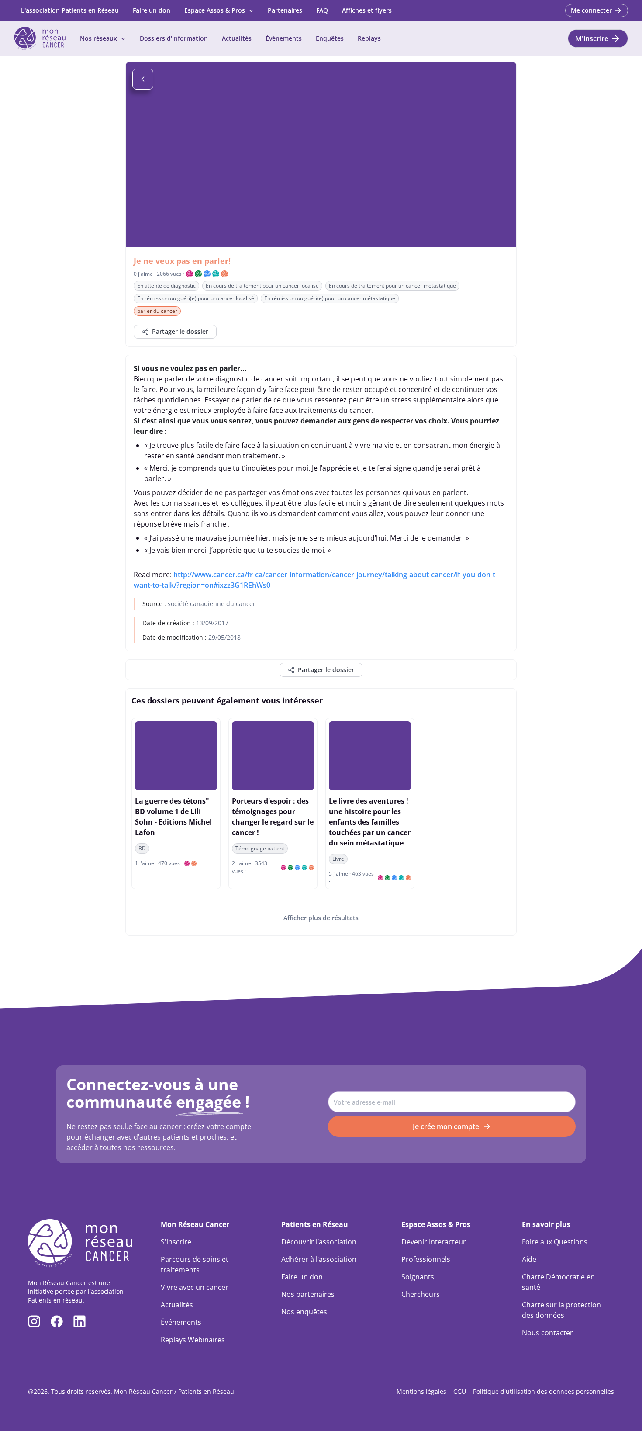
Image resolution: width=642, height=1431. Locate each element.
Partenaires (285, 10)
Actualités (237, 38)
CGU (459, 1391)
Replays (369, 38)
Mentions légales (421, 1391)
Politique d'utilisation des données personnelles (543, 1391)
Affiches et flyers (367, 10)
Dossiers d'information (174, 38)
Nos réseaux (98, 38)
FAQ (322, 10)
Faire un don (151, 10)
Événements (284, 38)
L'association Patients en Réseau (70, 10)
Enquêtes (330, 38)
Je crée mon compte (446, 1126)
